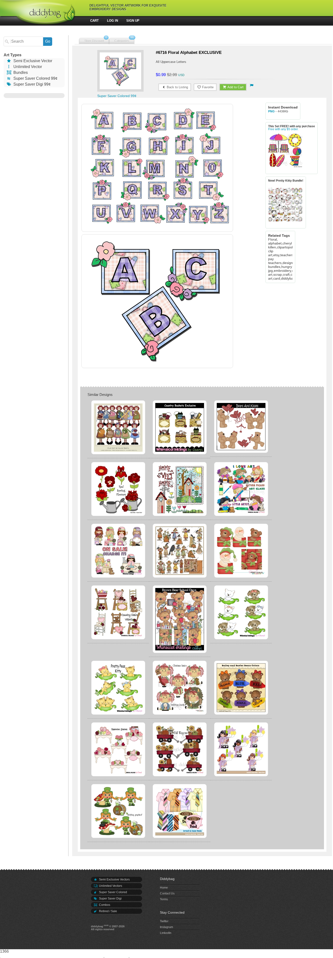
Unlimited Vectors (110, 886)
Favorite (207, 87)
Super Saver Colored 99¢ (35, 78)
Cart (94, 20)
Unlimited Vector (27, 67)
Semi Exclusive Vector (32, 61)
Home (164, 887)
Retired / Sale (107, 911)
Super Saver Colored (112, 892)
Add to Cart (235, 87)
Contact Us (167, 893)
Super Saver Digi (110, 898)
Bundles (20, 72)
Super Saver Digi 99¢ (31, 84)
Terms (164, 899)
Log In (112, 20)
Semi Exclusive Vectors (114, 879)
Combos (104, 905)
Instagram (166, 927)
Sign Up (132, 20)
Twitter (164, 921)
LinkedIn (165, 933)
